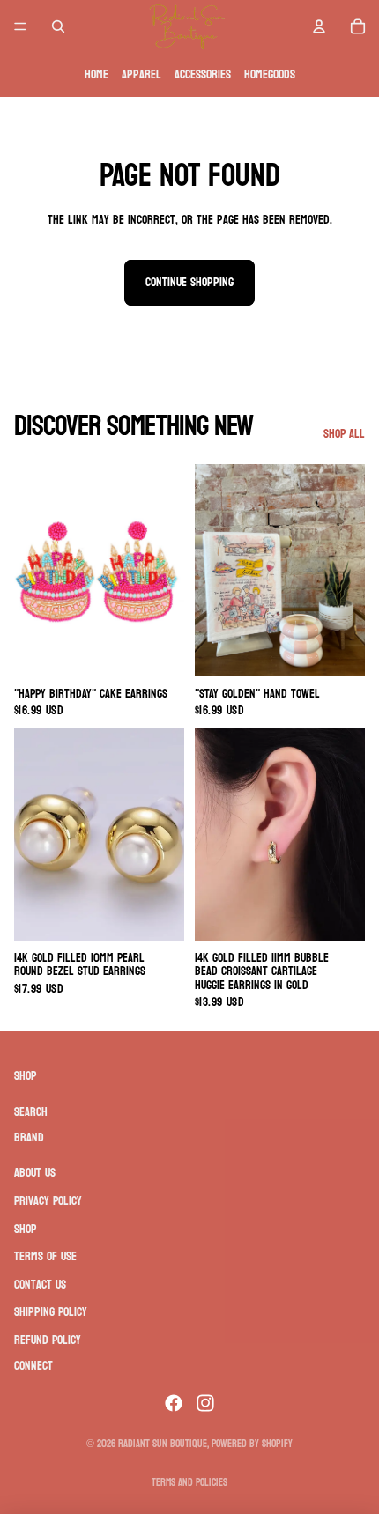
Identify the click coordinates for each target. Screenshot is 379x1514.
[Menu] (20, 26)
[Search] (58, 26)
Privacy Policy (48, 1201)
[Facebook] (173, 1403)
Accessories (203, 74)
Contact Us (40, 1284)
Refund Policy (47, 1339)
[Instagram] (205, 1403)
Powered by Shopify (252, 1443)
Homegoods (269, 74)
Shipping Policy (50, 1312)
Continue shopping (189, 282)
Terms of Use (45, 1256)
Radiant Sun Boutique (162, 1443)
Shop (25, 1228)
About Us (35, 1173)
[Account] (319, 26)
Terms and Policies (189, 1482)
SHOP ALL (344, 434)
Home (96, 74)
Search (31, 1112)
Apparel (141, 74)
